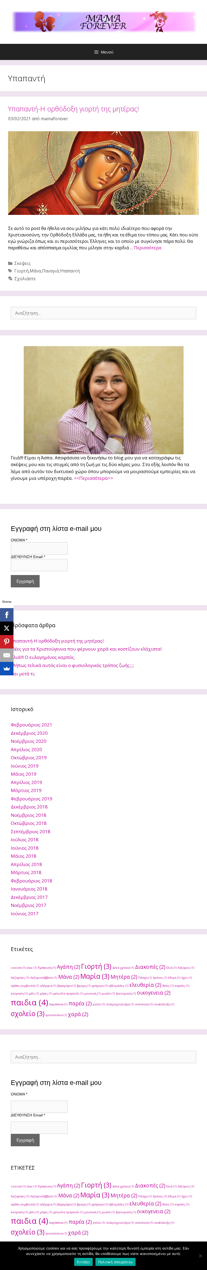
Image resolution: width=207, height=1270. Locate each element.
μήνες (46, 993)
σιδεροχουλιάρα (120, 1004)
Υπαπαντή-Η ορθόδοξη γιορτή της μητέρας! (73, 108)
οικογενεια (153, 992)
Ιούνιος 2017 (25, 913)
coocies (18, 968)
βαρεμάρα (66, 986)
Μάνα (35, 271)
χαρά (78, 1014)
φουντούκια (56, 1015)
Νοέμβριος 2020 (28, 741)
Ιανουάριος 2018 (29, 889)
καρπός (182, 986)
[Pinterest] (6, 641)
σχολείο (27, 1013)
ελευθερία (145, 984)
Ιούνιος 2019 (25, 766)
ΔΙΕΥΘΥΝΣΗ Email (28, 557)
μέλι (34, 993)
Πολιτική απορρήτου (115, 1262)
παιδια (29, 1002)
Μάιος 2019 (23, 774)
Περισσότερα (147, 248)
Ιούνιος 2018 (25, 848)
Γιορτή (21, 271)
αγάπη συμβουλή (25, 986)
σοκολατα (144, 1004)
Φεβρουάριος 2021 (31, 725)
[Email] (6, 655)
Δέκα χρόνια (123, 968)
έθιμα (174, 978)
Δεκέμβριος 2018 (29, 807)
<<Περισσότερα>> (93, 478)
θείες (168, 986)
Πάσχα (145, 978)
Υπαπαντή (70, 271)
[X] (6, 628)
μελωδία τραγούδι (68, 993)
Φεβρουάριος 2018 (31, 881)
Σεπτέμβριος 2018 (30, 831)
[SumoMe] (6, 668)
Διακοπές (150, 966)
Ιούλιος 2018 (25, 839)
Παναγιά (50, 271)
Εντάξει (83, 1262)
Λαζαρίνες (20, 978)
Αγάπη (68, 966)
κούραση (19, 993)
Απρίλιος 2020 (26, 749)
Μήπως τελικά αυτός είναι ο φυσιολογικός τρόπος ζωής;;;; (72, 665)
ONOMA (19, 540)
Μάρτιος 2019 (26, 790)
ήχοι (186, 978)
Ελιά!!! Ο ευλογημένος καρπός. (43, 657)
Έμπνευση (47, 968)
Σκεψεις (22, 263)
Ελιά (171, 968)
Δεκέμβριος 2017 (29, 897)
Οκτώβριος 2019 (29, 757)
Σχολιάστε (25, 279)
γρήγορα (100, 986)
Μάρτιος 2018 (26, 872)
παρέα (80, 1003)
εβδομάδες (118, 986)
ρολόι (99, 1004)
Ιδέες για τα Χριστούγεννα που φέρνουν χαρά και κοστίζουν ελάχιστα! (86, 649)
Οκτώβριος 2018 (29, 823)
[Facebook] (6, 615)
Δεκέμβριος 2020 (29, 733)
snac (32, 968)
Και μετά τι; (23, 674)
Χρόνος (160, 978)
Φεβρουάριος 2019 (31, 799)
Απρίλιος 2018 (26, 864)
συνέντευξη (164, 1004)
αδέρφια (48, 986)
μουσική (92, 993)
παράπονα (58, 1004)
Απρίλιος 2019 (26, 782)
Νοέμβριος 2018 (28, 815)
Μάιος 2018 (23, 856)
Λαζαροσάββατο (43, 978)
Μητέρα (124, 976)
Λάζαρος (186, 968)
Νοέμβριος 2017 (28, 905)
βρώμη (84, 986)
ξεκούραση (126, 993)
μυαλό (108, 993)
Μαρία (94, 976)
